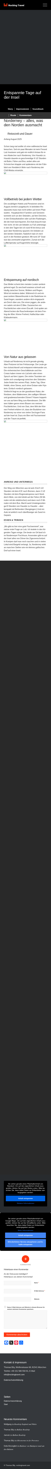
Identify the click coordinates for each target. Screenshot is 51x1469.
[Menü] (43, 5)
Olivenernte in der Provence (28, 1440)
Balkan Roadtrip (23, 1429)
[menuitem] (43, 5)
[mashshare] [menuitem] (37, 115)
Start (6, 1404)
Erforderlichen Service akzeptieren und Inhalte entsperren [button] (25, 1243)
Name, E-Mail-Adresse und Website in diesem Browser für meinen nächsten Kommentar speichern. (26, 1308)
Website (36, 1299)
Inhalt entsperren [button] (25, 1198)
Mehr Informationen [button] (25, 1230)
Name (36, 1283)
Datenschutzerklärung (13, 1380)
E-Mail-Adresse (39, 1291)
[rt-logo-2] (21, 5)
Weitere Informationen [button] (25, 1203)
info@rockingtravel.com (14, 1374)
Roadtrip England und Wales (25, 1424)
